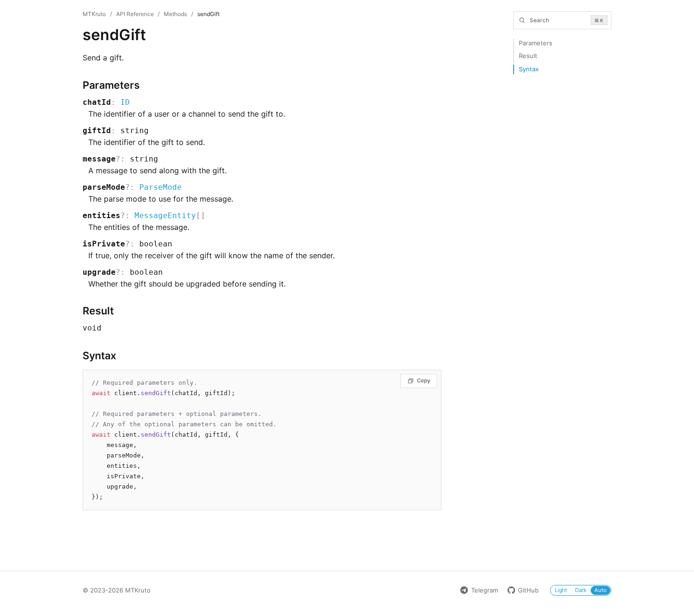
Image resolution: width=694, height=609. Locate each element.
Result (528, 55)
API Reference (135, 13)
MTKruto (94, 13)
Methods (175, 13)
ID (125, 102)
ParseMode (160, 187)
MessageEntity (165, 215)
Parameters (535, 43)
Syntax (529, 69)
